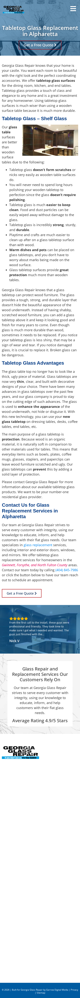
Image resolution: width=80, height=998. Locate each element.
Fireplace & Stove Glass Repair (25, 900)
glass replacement (38, 545)
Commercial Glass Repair (21, 880)
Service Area (11, 946)
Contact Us (10, 966)
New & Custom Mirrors (20, 870)
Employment (12, 961)
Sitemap (41, 992)
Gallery (7, 951)
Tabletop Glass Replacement (24, 875)
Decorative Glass (15, 910)
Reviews (8, 941)
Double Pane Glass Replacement (27, 890)
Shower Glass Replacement (23, 905)
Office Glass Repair (17, 885)
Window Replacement (19, 895)
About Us (9, 936)
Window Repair (14, 860)
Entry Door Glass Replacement (25, 865)
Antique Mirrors (14, 915)
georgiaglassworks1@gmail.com (27, 787)
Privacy (74, 989)
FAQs (6, 956)
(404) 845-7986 (66, 570)
